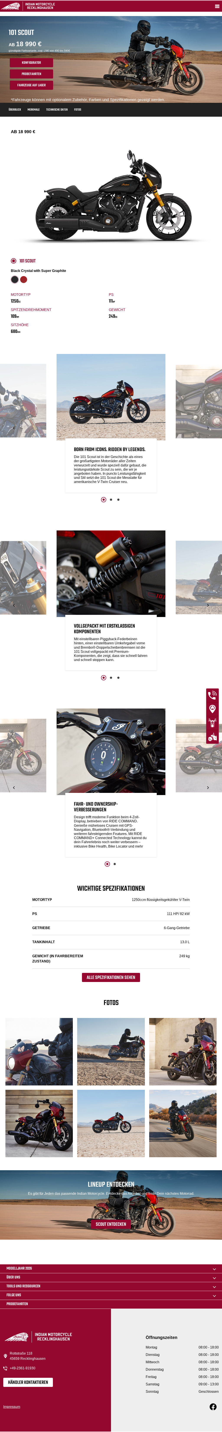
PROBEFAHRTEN (31, 74)
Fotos (77, 109)
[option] (111, 424)
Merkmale (34, 109)
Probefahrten (17, 1304)
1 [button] (103, 499)
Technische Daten (57, 109)
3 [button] (118, 499)
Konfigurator (31, 63)
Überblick (15, 109)
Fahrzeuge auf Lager (31, 85)
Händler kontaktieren (28, 1382)
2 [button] (111, 499)
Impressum (11, 1407)
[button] (14, 428)
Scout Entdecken (111, 1224)
